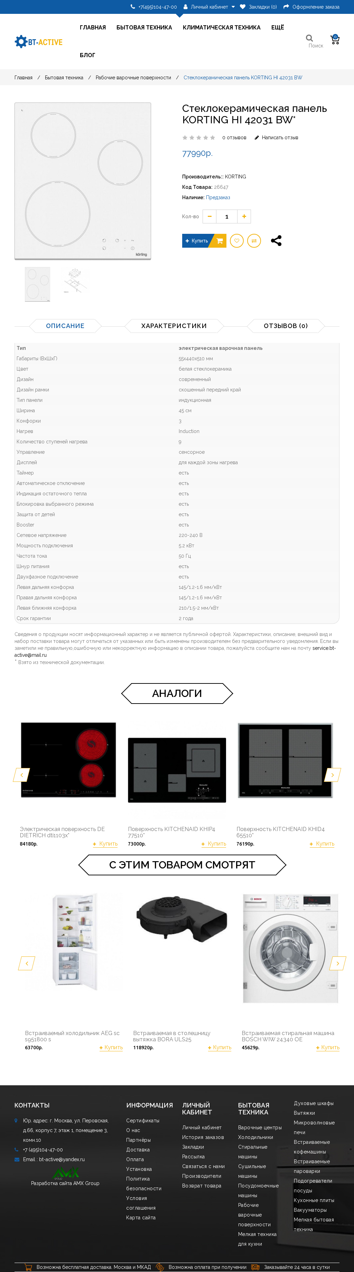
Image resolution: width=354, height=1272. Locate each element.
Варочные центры (260, 1127)
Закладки (193, 1147)
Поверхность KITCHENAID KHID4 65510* (280, 832)
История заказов (203, 1137)
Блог (87, 55)
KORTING (235, 176)
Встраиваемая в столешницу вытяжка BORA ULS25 (172, 1036)
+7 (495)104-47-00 (43, 1149)
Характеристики (174, 325)
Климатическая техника (222, 27)
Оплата (135, 1159)
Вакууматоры (310, 1210)
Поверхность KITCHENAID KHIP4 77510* (171, 832)
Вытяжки (304, 1113)
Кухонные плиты (314, 1200)
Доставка (138, 1149)
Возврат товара (202, 1186)
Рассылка (193, 1156)
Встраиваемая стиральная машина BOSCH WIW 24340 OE (288, 1036)
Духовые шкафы (314, 1103)
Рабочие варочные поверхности (133, 77)
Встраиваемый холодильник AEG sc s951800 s (72, 1036)
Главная (93, 27)
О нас (133, 1130)
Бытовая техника (144, 27)
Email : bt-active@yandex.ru (54, 1159)
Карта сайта (141, 1217)
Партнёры (138, 1140)
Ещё (277, 27)
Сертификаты (143, 1120)
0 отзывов (234, 137)
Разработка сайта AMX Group (65, 1183)
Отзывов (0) (286, 325)
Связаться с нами (203, 1166)
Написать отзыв (279, 137)
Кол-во (190, 216)
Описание (65, 325)
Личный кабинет (202, 1127)
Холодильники (255, 1137)
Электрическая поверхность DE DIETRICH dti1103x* (62, 832)
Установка (139, 1169)
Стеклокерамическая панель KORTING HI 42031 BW (243, 77)
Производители (202, 1176)
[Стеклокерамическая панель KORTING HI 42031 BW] (39, 284)
